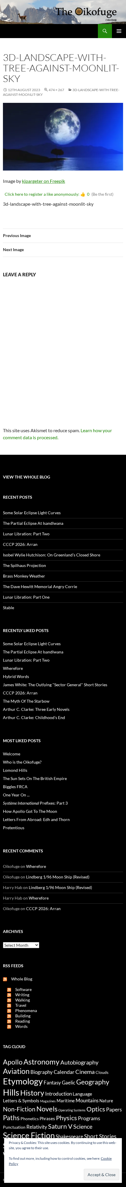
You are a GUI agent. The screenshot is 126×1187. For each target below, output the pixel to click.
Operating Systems (72, 1110)
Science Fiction (29, 1135)
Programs (89, 1118)
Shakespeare (69, 1136)
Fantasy (52, 1083)
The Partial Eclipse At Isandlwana (33, 523)
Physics (66, 1118)
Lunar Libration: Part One (26, 597)
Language (82, 1093)
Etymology (23, 1081)
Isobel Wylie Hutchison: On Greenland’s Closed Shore (51, 554)
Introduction (58, 1094)
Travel (18, 1005)
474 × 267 (56, 90)
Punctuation (14, 1127)
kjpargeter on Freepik (43, 181)
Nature (106, 1100)
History (32, 1092)
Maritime (66, 1100)
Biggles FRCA (15, 786)
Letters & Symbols (21, 1100)
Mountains (87, 1100)
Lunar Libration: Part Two (26, 533)
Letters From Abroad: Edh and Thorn (36, 819)
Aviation (16, 1071)
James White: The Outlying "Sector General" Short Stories (55, 684)
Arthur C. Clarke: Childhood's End (34, 717)
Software (21, 989)
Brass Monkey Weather (24, 575)
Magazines (48, 1101)
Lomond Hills (15, 770)
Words (19, 1026)
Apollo (13, 1062)
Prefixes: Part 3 (35, 803)
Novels (46, 1108)
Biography (41, 1072)
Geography (92, 1082)
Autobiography (79, 1062)
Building (20, 1015)
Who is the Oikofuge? (22, 761)
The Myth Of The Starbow (26, 701)
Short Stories (100, 1136)
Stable (8, 607)
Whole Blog (19, 978)
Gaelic (68, 1083)
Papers (114, 1109)
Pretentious (13, 827)
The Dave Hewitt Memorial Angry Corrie (40, 586)
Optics (95, 1109)
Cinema (85, 1071)
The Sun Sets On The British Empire (35, 778)
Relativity (36, 1127)
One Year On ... (16, 794)
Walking (20, 999)
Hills (11, 1092)
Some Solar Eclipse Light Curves (32, 512)
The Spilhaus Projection (24, 565)
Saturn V (60, 1126)
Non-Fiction (19, 1109)
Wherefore (13, 668)
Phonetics (30, 1118)
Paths (11, 1118)
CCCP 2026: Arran (20, 544)
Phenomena (24, 1010)
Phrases (47, 1118)
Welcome (11, 753)
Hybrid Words (16, 676)
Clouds (102, 1072)
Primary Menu (119, 31)
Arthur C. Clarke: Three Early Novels (36, 709)
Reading (20, 1021)
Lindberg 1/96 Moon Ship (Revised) (57, 876)
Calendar (64, 1072)
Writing (20, 994)
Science (82, 1126)
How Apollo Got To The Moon (30, 811)
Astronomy (41, 1061)
